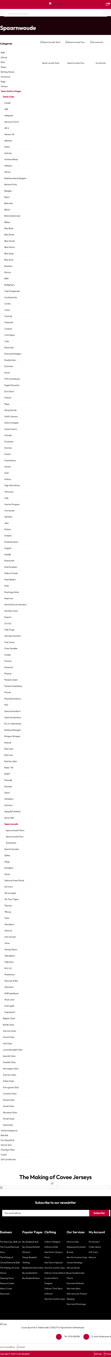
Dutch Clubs (28, 22)
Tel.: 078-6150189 (72, 1336)
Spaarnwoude (41, 22)
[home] (0, 22)
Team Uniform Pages (12, 22)
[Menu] (3, 4)
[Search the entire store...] (104, 13)
